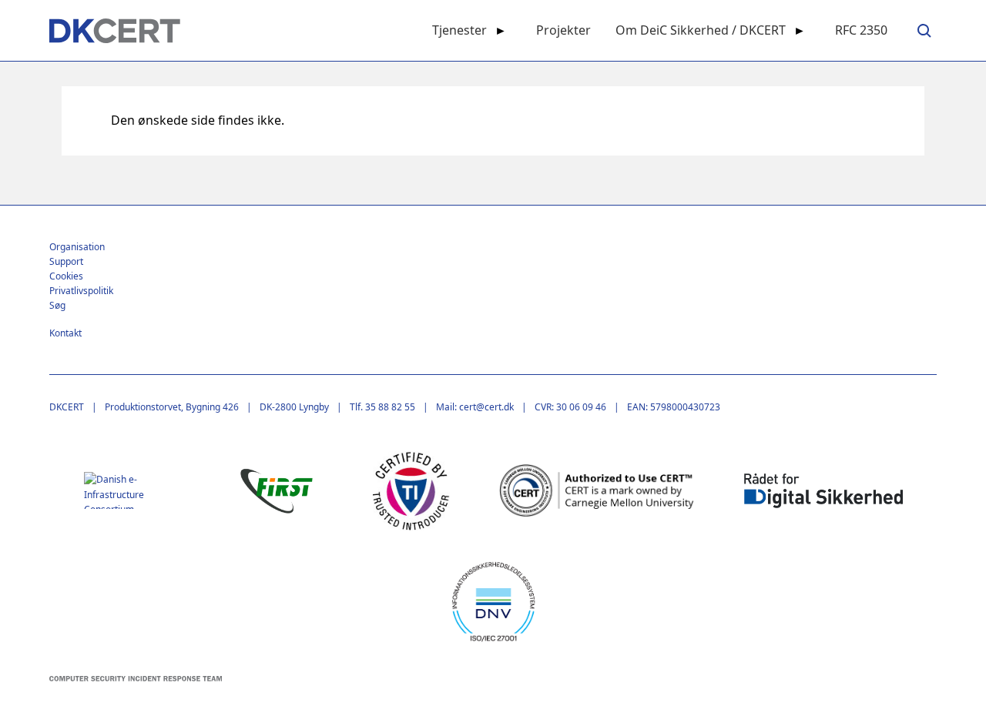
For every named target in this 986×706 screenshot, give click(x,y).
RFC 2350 (861, 30)
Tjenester (459, 30)
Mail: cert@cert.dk (475, 406)
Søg (57, 305)
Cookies (66, 276)
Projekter (563, 30)
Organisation (77, 246)
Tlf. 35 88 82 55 (382, 406)
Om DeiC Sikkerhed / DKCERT (700, 30)
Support (66, 261)
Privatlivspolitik (81, 290)
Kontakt (65, 333)
